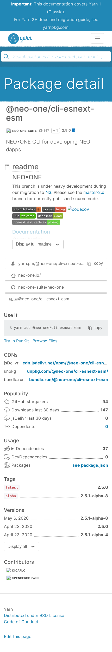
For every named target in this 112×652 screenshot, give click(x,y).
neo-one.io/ (29, 275)
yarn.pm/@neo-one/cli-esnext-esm (52, 263)
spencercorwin (25, 578)
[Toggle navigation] (97, 38)
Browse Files (45, 340)
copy (98, 263)
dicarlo (19, 570)
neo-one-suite (24, 131)
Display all (17, 546)
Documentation (31, 232)
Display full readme (34, 244)
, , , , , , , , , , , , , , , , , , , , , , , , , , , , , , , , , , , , (27, 449)
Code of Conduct (21, 621)
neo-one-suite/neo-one (41, 287)
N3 (48, 192)
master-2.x (93, 192)
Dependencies (30, 448)
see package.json (90, 465)
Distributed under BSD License (34, 615)
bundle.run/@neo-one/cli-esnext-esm (68, 379)
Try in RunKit (16, 340)
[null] (26, 209)
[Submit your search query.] (6, 56)
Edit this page (17, 636)
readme (25, 166)
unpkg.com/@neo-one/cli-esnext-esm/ (67, 371)
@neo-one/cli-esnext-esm (43, 298)
